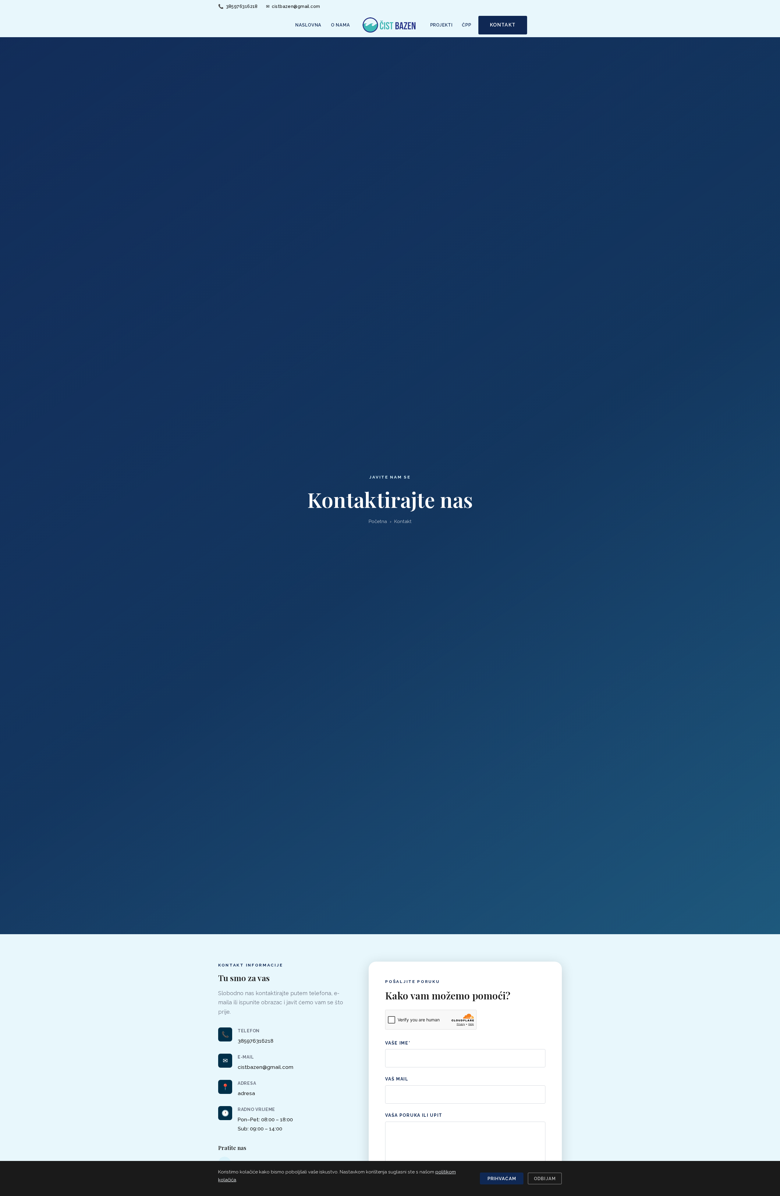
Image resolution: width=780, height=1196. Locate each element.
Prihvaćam (502, 1178)
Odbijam (545, 1178)
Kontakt (503, 25)
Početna (378, 521)
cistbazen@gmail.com (293, 6)
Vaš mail (396, 1079)
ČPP (466, 24)
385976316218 (238, 6)
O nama (340, 24)
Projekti (441, 24)
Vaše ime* (397, 1043)
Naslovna (308, 24)
